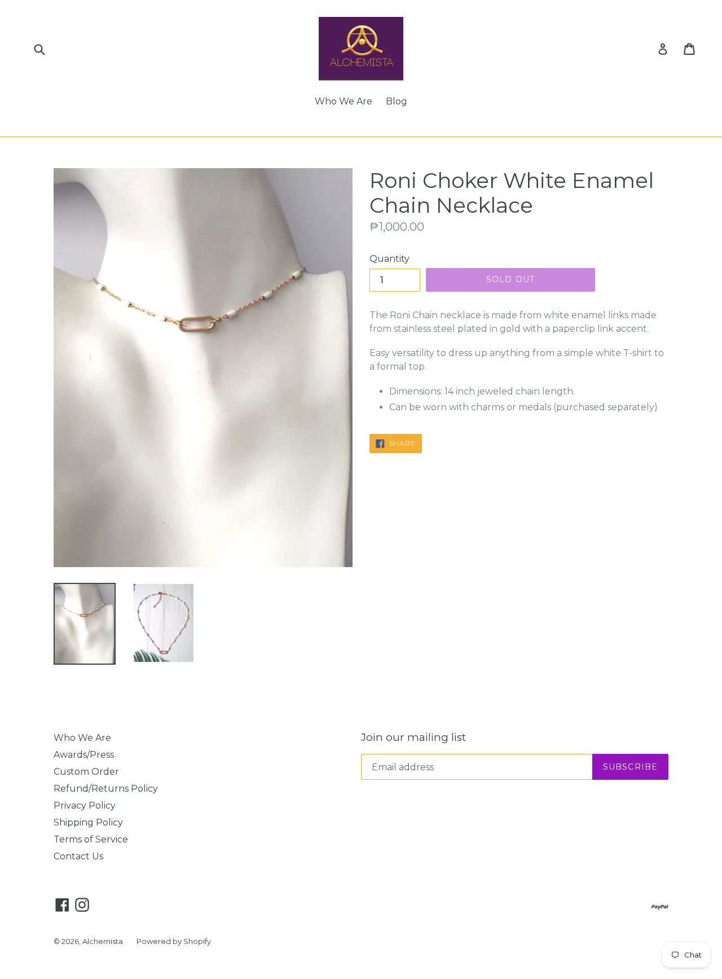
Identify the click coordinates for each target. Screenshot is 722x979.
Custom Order (86, 771)
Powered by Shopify (174, 941)
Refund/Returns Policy (106, 788)
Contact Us (78, 856)
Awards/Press (84, 754)
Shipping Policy (88, 822)
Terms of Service (91, 839)
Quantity (389, 258)
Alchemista (102, 941)
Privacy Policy (85, 805)
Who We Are (343, 101)
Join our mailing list (413, 737)
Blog (396, 101)
